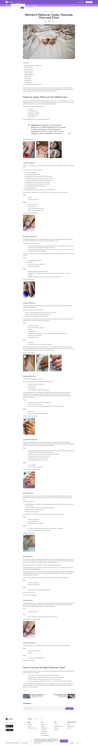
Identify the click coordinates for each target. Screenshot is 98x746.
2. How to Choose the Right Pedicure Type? (32, 84)
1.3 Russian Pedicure (28, 71)
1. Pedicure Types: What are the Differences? (32, 65)
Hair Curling (43, 733)
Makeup (56, 728)
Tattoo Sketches (70, 726)
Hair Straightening (45, 735)
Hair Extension (44, 728)
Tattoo (68, 724)
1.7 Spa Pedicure (27, 78)
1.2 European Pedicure (28, 69)
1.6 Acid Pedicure (27, 76)
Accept (64, 741)
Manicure (30, 724)
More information (37, 743)
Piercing (69, 728)
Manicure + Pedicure (32, 728)
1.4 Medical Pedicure (28, 73)
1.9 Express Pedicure (28, 82)
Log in (69, 708)
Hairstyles (43, 724)
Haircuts (43, 726)
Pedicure (26, 690)
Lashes (55, 724)
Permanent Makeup (58, 726)
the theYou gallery (33, 686)
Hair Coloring (43, 729)
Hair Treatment (44, 731)
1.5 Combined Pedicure (29, 74)
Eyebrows (56, 729)
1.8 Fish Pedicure (27, 80)
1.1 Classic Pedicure (28, 67)
